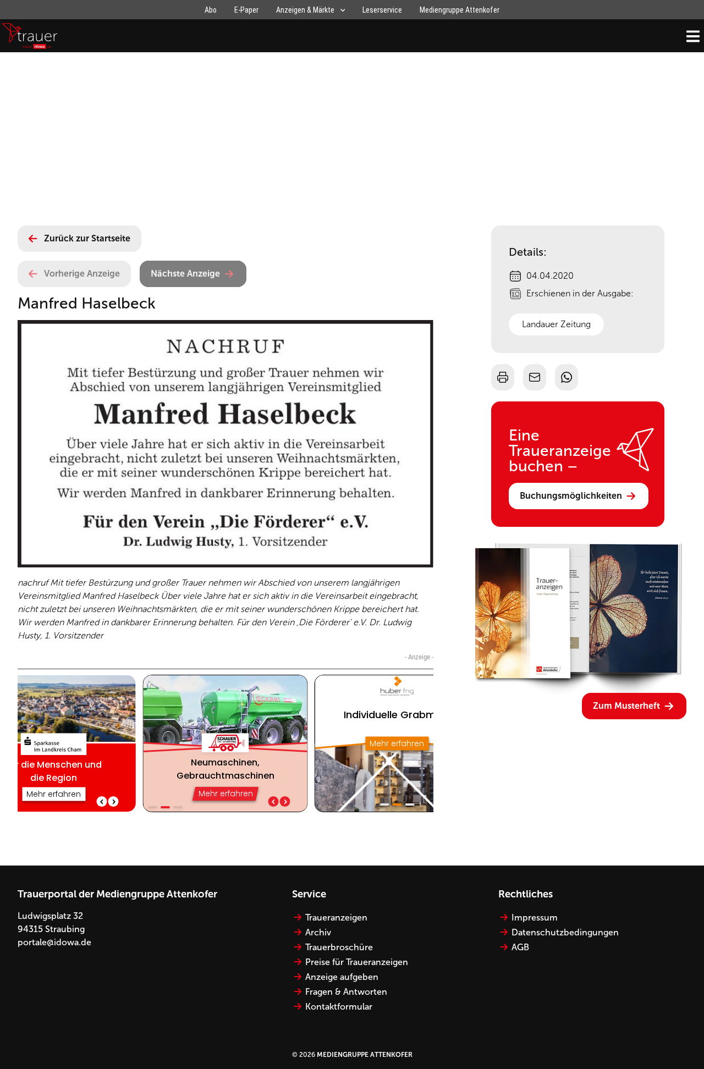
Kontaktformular (338, 1006)
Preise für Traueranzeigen (356, 962)
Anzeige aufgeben (341, 977)
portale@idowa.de (54, 942)
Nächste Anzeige (185, 273)
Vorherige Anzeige (82, 273)
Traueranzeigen (336, 917)
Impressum (535, 917)
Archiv (318, 932)
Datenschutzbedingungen (565, 932)
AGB (520, 947)
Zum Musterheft (626, 705)
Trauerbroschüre (339, 947)
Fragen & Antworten (346, 991)
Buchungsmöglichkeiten (571, 495)
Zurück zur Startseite (87, 238)
